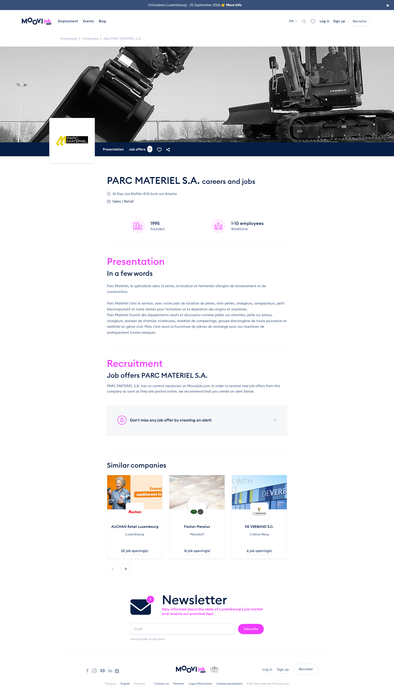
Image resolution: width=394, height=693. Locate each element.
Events (88, 21)
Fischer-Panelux (197, 526)
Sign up (339, 21)
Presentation (113, 149)
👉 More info (231, 5)
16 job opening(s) (197, 551)
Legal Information (200, 683)
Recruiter (360, 21)
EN (291, 21)
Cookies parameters (229, 683)
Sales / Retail (123, 201)
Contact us (161, 683)
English (125, 683)
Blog (102, 21)
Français (110, 683)
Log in (324, 21)
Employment (68, 21)
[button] (125, 568)
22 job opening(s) (134, 551)
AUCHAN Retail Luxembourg (134, 526)
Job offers (140, 149)
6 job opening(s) (259, 551)
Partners (178, 683)
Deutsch (139, 683)
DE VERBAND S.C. (259, 526)
